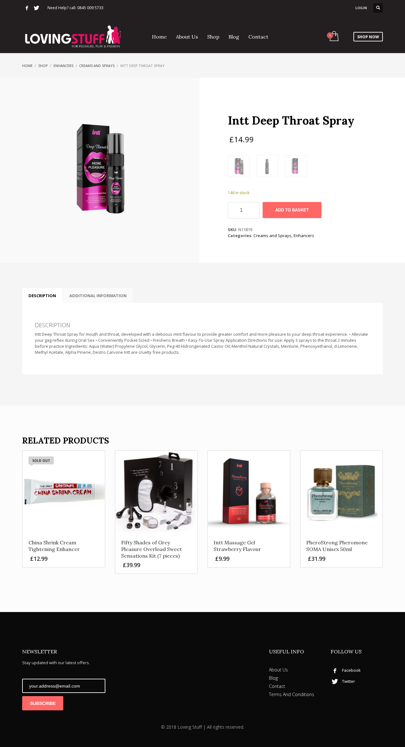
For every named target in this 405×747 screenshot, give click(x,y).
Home (27, 65)
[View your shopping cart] (334, 36)
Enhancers (63, 65)
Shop (43, 65)
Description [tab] (42, 295)
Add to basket (292, 210)
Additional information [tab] (98, 295)
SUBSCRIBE (43, 703)
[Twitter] (36, 8)
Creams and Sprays (97, 65)
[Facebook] (27, 8)
